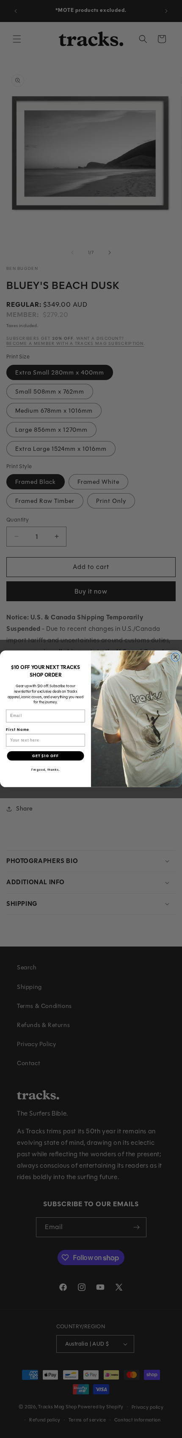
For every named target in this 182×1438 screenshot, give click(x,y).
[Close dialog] (175, 657)
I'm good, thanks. (45, 770)
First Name (17, 730)
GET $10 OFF (45, 755)
